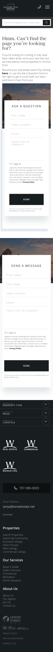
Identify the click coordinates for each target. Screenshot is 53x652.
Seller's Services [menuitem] (12, 570)
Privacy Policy (28, 182)
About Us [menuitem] (8, 595)
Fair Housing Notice (13, 638)
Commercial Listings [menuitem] (14, 552)
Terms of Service (26, 211)
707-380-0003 (29, 488)
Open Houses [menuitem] (10, 545)
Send (26, 199)
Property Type (12, 405)
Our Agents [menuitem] (9, 599)
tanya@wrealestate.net (19, 506)
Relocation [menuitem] (9, 577)
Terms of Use (9, 643)
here (5, 73)
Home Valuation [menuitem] (12, 580)
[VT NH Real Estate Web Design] (26, 620)
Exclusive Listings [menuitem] (12, 541)
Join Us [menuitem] (7, 602)
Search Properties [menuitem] (13, 535)
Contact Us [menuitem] (9, 605)
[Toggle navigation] (47, 7)
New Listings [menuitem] (10, 548)
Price (6, 414)
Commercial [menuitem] (10, 573)
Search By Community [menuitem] (15, 538)
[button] (46, 22)
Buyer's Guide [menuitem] (11, 567)
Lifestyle (9, 422)
